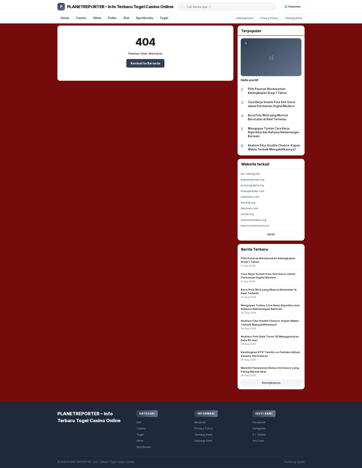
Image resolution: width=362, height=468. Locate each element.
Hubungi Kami (244, 18)
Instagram (258, 428)
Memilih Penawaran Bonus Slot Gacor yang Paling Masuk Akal (270, 371)
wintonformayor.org (253, 220)
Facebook (258, 422)
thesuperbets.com (252, 191)
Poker (112, 18)
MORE (271, 234)
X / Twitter (259, 434)
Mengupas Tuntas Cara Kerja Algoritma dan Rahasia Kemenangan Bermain (270, 309)
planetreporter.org (252, 179)
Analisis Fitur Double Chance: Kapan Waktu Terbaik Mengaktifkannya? (270, 324)
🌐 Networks (292, 6)
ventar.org (247, 214)
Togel (164, 18)
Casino (81, 18)
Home (65, 18)
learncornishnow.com (255, 225)
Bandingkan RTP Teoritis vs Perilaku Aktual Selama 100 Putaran (270, 355)
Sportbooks (144, 18)
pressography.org (252, 185)
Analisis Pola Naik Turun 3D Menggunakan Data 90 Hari (270, 340)
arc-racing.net (250, 173)
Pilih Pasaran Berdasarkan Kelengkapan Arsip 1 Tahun (268, 261)
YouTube (258, 440)
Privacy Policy (269, 18)
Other (97, 18)
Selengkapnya (271, 382)
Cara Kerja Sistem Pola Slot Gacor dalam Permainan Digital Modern (268, 277)
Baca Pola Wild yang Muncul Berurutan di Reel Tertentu (269, 293)
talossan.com (249, 208)
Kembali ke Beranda (145, 63)
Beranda (200, 422)
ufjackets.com (250, 196)
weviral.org (248, 202)
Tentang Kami (293, 18)
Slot (126, 18)
